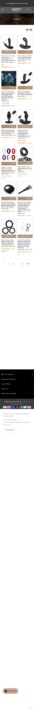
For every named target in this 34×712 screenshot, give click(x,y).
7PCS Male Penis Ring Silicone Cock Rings (25, 168)
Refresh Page (10, 430)
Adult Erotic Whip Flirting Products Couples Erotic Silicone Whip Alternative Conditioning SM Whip (24, 207)
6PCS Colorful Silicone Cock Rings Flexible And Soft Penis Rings (8, 170)
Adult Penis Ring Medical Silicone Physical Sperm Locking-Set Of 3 (7, 242)
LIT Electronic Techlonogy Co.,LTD (19, 403)
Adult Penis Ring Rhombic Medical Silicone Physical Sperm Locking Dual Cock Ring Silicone (24, 243)
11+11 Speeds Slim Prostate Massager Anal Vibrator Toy (25, 57)
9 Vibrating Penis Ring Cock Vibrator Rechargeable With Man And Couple (8, 205)
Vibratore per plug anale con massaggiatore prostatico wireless (8, 58)
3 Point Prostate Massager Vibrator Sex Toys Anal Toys (25, 93)
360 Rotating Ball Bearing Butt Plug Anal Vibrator (8, 131)
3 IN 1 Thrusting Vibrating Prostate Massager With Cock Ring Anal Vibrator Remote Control (8, 95)
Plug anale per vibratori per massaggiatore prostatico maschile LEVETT (24, 133)
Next (28, 263)
